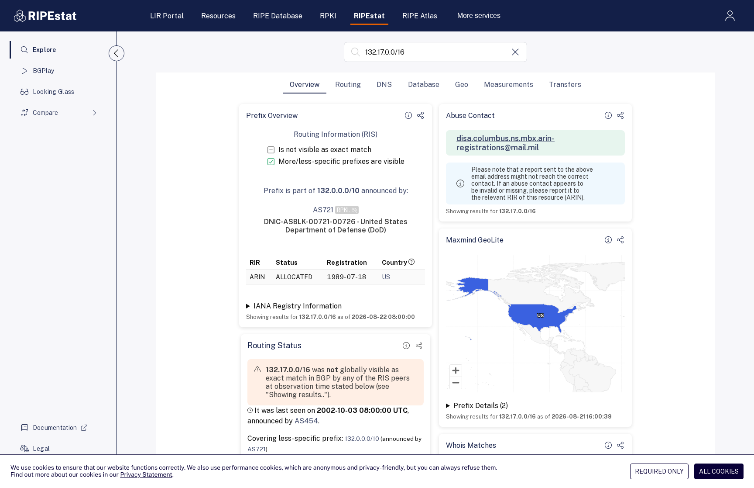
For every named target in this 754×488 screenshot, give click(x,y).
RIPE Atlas (419, 16)
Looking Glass (54, 91)
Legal (41, 448)
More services (478, 15)
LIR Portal (167, 16)
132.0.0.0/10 (362, 438)
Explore (44, 49)
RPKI (328, 16)
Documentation (55, 427)
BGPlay (44, 70)
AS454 (306, 421)
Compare (45, 112)
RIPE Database (277, 16)
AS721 (256, 449)
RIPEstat (369, 16)
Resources (218, 16)
